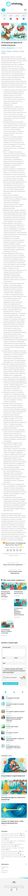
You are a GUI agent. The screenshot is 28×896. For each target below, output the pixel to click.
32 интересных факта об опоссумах (10, 855)
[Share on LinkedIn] (23, 17)
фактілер (4, 53)
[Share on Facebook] (11, 17)
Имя (4, 657)
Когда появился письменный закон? (10, 833)
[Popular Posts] (14, 692)
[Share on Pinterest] (17, 17)
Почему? (8, 724)
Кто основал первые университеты (10, 851)
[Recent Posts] (5, 692)
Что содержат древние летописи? (15, 711)
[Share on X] (4, 17)
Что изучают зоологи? (12, 732)
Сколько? (3, 819)
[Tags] (22, 692)
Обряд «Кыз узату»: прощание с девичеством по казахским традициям (14, 719)
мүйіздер (22, 51)
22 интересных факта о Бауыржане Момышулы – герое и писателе (19, 611)
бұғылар (3, 51)
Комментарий (7, 647)
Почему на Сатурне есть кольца (9, 853)
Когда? (3, 773)
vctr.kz (2, 868)
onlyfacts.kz (4, 872)
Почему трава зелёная (12, 726)
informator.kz (4, 870)
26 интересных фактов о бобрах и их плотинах (6, 631)
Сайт (4, 663)
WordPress (14, 887)
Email (16, 657)
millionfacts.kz (4, 867)
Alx (23, 887)
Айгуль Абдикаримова (9, 48)
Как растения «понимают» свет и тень (11, 835)
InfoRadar (16, 3)
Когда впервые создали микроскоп (13, 776)
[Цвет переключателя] (21, 5)
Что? (7, 709)
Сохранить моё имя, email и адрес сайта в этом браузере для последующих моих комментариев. (14, 670)
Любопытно (5, 24)
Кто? (7, 696)
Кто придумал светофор (12, 698)
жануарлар (9, 51)
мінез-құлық (15, 51)
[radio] (7, 550)
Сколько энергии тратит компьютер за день (12, 856)
